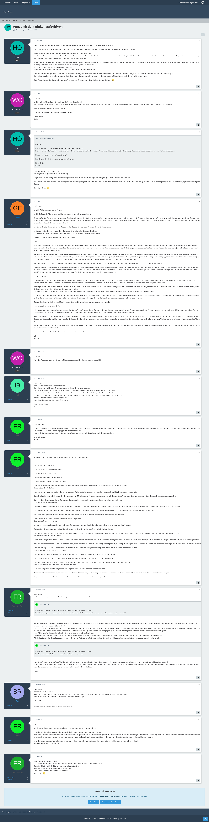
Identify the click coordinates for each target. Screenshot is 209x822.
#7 (199, 420)
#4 (199, 201)
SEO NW (123, 818)
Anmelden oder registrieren (188, 3)
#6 (199, 379)
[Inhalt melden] (198, 86)
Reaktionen (10, 222)
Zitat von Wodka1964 (46, 138)
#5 (199, 351)
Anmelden (93, 802)
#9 (199, 590)
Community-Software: (97, 818)
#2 (199, 93)
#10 (199, 685)
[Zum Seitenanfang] (205, 819)
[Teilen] (203, 34)
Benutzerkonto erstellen (110, 802)
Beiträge (9, 224)
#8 (199, 453)
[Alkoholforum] (104, 12)
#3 (199, 132)
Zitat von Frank (44, 604)
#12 (199, 756)
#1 (199, 41)
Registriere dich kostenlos (110, 796)
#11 (199, 719)
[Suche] (203, 2)
